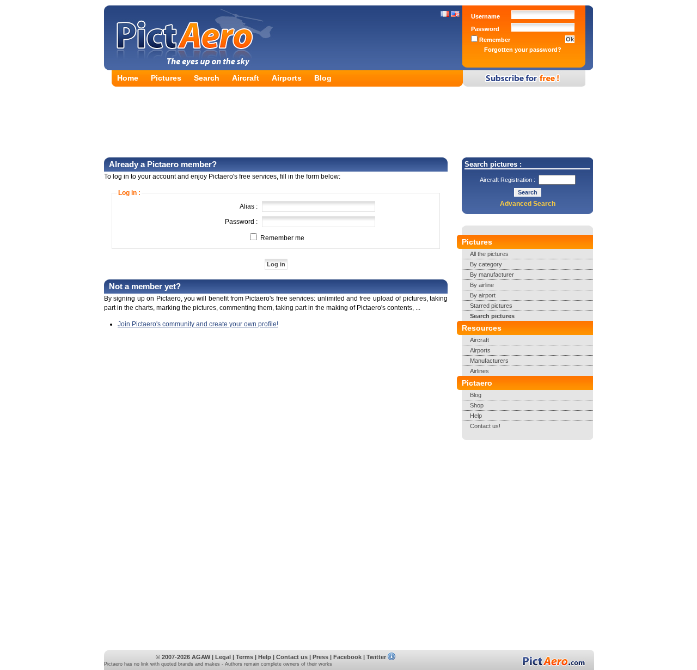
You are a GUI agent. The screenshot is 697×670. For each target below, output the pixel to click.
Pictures (166, 78)
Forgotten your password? (522, 49)
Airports (287, 78)
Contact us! (485, 426)
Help (476, 415)
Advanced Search (527, 204)
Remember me (281, 238)
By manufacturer (492, 274)
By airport (483, 295)
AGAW (201, 657)
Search (206, 78)
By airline (482, 285)
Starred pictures (491, 305)
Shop (477, 405)
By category (486, 264)
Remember (494, 39)
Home (127, 78)
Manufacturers (489, 360)
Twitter (376, 657)
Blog (323, 78)
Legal (223, 657)
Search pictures (492, 316)
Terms (244, 657)
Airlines (479, 371)
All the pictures (489, 254)
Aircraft (245, 78)
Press (320, 657)
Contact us (292, 657)
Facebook (347, 657)
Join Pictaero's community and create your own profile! (198, 324)
